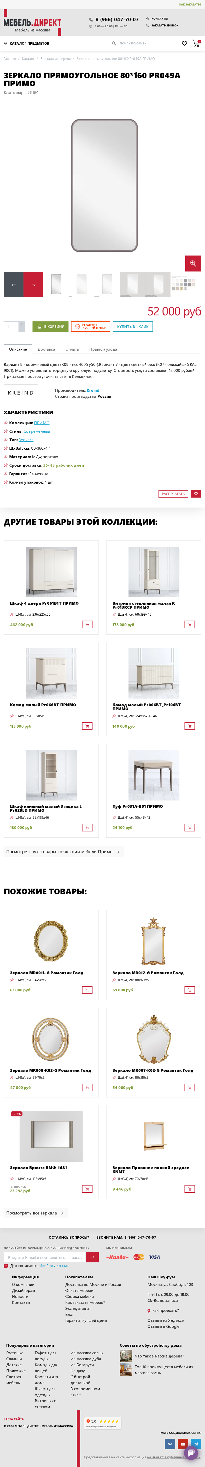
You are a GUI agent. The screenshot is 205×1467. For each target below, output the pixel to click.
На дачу (77, 1370)
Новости (20, 1296)
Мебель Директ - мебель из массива (44, 1426)
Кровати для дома (46, 1379)
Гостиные (15, 1352)
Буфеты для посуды (45, 1355)
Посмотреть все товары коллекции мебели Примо (60, 851)
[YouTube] (183, 1444)
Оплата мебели (79, 1290)
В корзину (54, 326)
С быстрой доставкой (80, 1379)
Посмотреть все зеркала (32, 1212)
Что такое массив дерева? (159, 1355)
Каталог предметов (29, 43)
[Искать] (114, 43)
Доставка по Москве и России (93, 1284)
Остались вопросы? (69, 1237)
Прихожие (16, 1370)
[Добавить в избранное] (196, 494)
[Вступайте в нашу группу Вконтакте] (170, 1444)
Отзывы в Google (164, 1326)
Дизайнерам (23, 1290)
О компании (23, 1284)
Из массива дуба (85, 1358)
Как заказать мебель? (85, 1302)
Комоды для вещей (46, 1367)
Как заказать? (190, 4)
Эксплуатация (77, 1308)
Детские (14, 1364)
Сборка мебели (79, 1296)
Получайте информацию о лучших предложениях (46, 1248)
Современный (37, 431)
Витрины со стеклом (45, 1403)
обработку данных (53, 1265)
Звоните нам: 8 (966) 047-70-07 (126, 1237)
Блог (69, 1314)
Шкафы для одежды (45, 1391)
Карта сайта (14, 1419)
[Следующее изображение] (194, 187)
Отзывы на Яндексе (166, 1320)
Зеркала (26, 439)
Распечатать (173, 493)
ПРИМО (42, 422)
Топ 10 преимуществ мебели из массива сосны (164, 1369)
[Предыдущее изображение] (12, 187)
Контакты (160, 18)
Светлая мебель (13, 1379)
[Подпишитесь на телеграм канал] (196, 1444)
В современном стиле (85, 1391)
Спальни (14, 1358)
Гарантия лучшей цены (86, 1320)
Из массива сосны (86, 1352)
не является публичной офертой (173, 1457)
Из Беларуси (82, 1364)
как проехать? (165, 1310)
